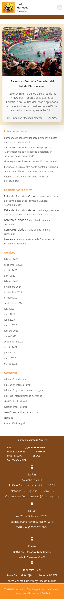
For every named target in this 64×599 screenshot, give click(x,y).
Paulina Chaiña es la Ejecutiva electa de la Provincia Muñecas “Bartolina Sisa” (31, 200)
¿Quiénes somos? (35, 447)
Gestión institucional (15, 401)
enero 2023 (10, 336)
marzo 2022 (10, 363)
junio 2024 (10, 308)
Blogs (36, 455)
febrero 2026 (11, 259)
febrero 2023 (11, 330)
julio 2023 (9, 319)
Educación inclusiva (15, 379)
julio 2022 (9, 352)
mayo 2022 (10, 358)
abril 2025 (9, 275)
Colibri (46, 593)
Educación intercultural (17, 384)
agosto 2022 (10, 347)
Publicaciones (16, 451)
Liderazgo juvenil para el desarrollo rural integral (31, 161)
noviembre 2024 (13, 292)
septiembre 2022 (13, 341)
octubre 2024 (11, 297)
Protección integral (14, 423)
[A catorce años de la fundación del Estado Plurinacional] (32, 51)
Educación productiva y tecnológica (23, 390)
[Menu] (59, 7)
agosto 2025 (10, 270)
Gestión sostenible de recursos (21, 412)
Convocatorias (16, 459)
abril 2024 (9, 314)
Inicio (10, 447)
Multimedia (14, 455)
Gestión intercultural (15, 406)
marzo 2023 (10, 325)
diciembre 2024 (12, 286)
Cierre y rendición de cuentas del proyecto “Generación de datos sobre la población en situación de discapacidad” (28, 151)
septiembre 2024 (13, 303)
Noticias (8, 417)
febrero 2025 (11, 281)
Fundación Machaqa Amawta (27, 117)
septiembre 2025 (13, 264)
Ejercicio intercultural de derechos (23, 395)
